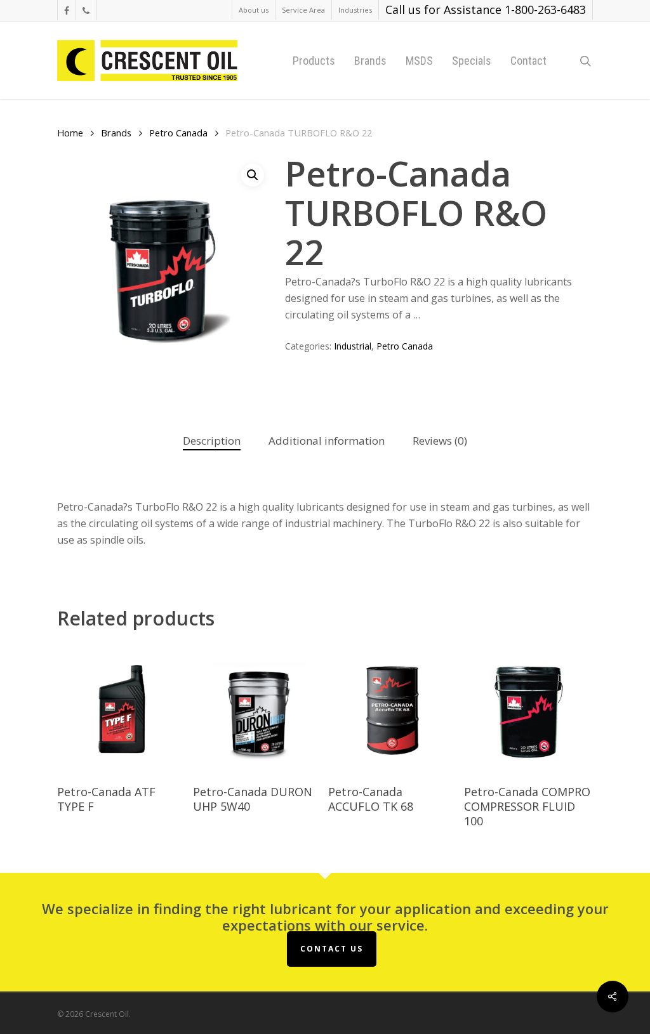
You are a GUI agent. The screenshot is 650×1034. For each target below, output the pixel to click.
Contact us (331, 948)
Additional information (327, 440)
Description (212, 440)
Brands (116, 132)
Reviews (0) (440, 440)
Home (70, 132)
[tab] (211, 441)
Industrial (352, 346)
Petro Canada (178, 132)
